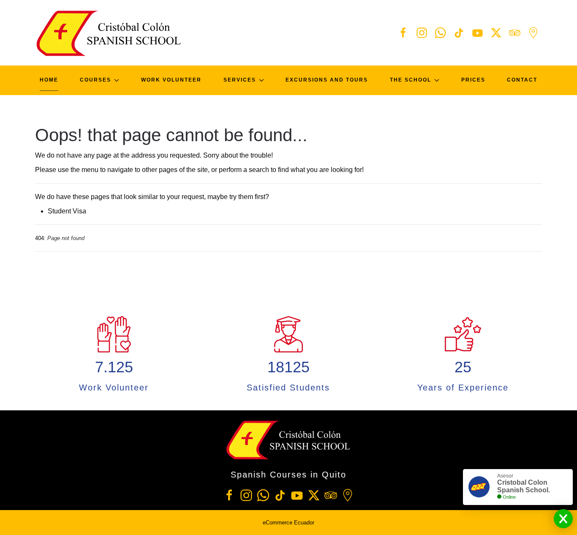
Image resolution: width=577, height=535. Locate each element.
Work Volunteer (171, 80)
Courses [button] (95, 80)
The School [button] (410, 80)
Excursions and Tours (327, 80)
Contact (522, 80)
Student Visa (67, 211)
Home (49, 80)
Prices (473, 80)
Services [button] (239, 80)
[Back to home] (109, 32)
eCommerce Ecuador (288, 522)
